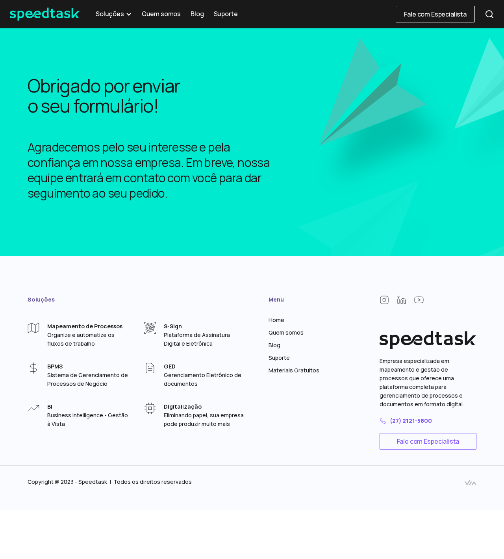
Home (276, 320)
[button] (114, 14)
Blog (197, 14)
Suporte (226, 14)
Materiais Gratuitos (294, 370)
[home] (45, 14)
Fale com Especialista (435, 14)
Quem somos (161, 14)
